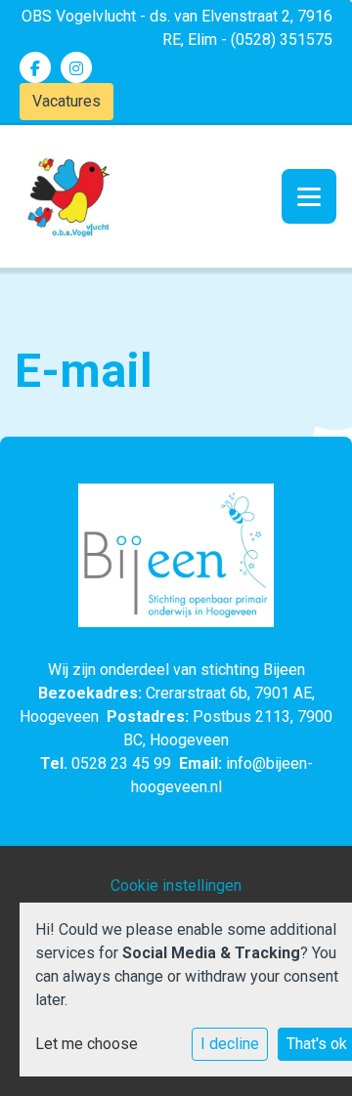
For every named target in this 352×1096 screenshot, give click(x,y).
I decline (229, 1043)
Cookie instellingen (176, 885)
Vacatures (66, 101)
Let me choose (86, 1043)
